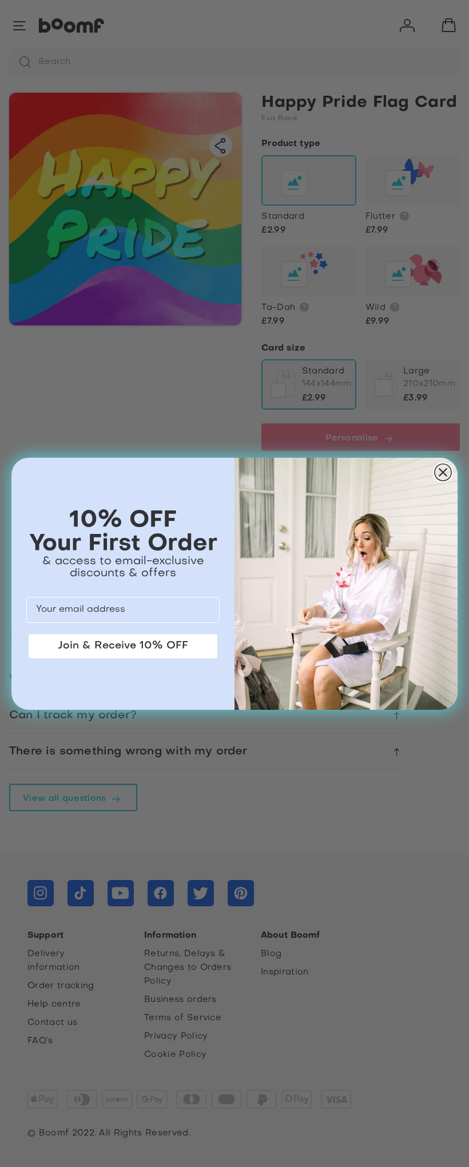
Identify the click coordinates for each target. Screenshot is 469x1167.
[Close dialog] (443, 472)
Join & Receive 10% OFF (123, 646)
